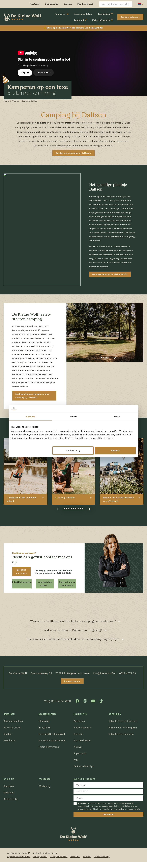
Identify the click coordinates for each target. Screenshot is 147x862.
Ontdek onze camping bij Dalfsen (73, 153)
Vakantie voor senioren (121, 734)
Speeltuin (9, 786)
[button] (94, 358)
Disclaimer (75, 856)
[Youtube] (93, 701)
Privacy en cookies (58, 856)
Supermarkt (80, 753)
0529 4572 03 (127, 673)
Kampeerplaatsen (13, 721)
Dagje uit (79, 20)
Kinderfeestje (11, 799)
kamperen (17, 330)
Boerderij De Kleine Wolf (52, 734)
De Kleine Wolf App (84, 766)
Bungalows (44, 727)
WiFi (76, 760)
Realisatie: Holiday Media (45, 853)
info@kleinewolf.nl (104, 673)
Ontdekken (115, 714)
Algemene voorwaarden (18, 856)
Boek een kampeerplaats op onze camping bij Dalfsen (32, 396)
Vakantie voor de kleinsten (123, 721)
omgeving (117, 132)
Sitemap (87, 856)
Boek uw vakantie (129, 17)
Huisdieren (10, 740)
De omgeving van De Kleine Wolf (109, 274)
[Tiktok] (101, 701)
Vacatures (45, 779)
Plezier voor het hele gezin (123, 727)
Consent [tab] (30, 416)
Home (6, 101)
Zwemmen (79, 721)
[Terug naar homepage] (22, 17)
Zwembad (9, 792)
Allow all (115, 450)
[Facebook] (77, 701)
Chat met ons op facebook (67, 584)
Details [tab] (73, 416)
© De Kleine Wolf (18, 853)
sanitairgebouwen (42, 366)
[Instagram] (85, 701)
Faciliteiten (104, 14)
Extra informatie (101, 20)
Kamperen (60, 14)
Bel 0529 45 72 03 (21, 571)
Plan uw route (71, 681)
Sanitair (8, 734)
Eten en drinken (82, 740)
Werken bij (44, 786)
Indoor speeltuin (82, 727)
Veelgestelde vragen (45, 584)
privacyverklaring (85, 809)
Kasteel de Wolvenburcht (52, 740)
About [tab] (116, 416)
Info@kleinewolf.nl (22, 582)
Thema (15, 101)
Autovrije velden (12, 727)
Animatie (78, 734)
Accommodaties (83, 14)
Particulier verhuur (49, 746)
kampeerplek (63, 145)
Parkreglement (40, 856)
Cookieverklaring (102, 856)
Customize (71, 450)
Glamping (44, 721)
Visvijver (78, 746)
